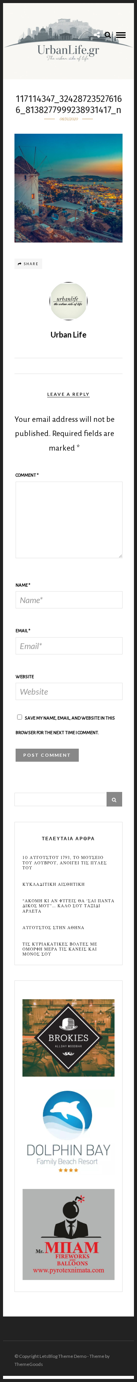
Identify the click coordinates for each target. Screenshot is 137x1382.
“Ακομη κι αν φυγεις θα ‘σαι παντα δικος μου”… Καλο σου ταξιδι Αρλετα (68, 906)
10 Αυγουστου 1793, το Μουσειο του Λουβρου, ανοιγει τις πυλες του (64, 863)
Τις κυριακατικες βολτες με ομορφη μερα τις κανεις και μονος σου (59, 949)
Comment (27, 475)
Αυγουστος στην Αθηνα (53, 927)
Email (23, 630)
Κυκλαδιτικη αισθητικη (53, 884)
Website (25, 676)
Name (23, 585)
